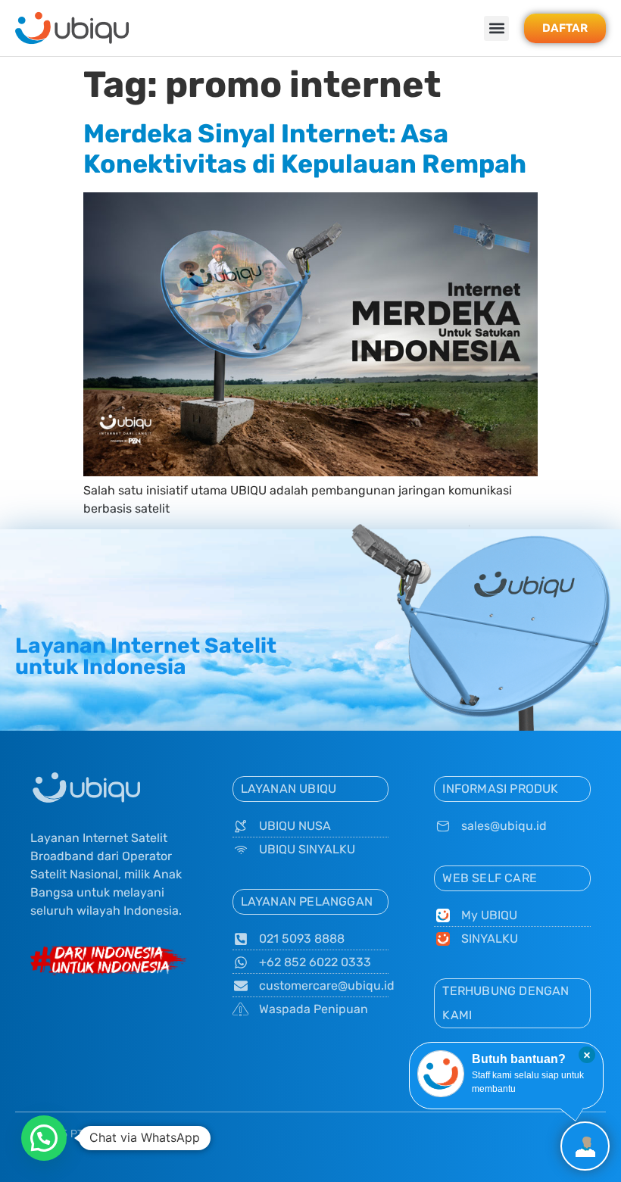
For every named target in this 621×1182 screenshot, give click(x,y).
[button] (496, 28)
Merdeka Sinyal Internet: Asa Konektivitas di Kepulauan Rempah (304, 149)
